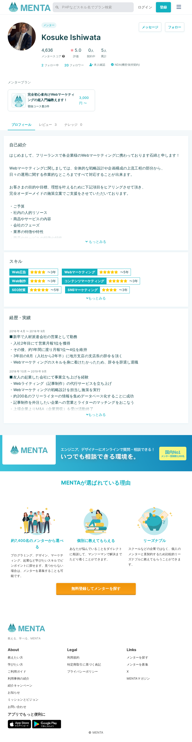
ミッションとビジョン (23, 699)
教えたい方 (15, 657)
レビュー (48, 124)
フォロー (174, 27)
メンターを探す (137, 657)
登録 (163, 7)
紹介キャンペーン (20, 685)
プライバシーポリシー (82, 671)
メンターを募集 (137, 664)
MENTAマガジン (138, 678)
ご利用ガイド (17, 671)
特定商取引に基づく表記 (84, 664)
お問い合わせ (17, 707)
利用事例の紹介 (18, 678)
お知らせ (14, 692)
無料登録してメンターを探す (96, 588)
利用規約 (73, 657)
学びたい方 (15, 664)
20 (66, 65)
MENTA (97, 732)
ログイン (145, 7)
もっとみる (97, 241)
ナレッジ (73, 124)
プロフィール (21, 124)
